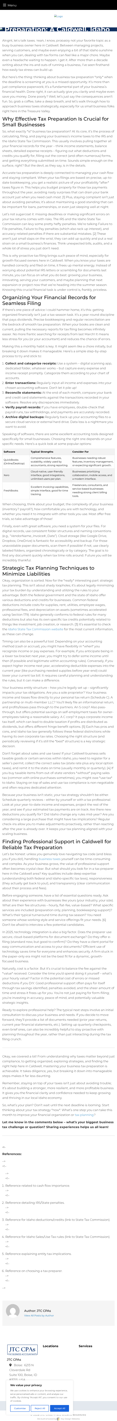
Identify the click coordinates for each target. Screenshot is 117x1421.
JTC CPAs (47, 1415)
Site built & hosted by (58, 1419)
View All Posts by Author (39, 1315)
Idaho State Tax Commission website (35, 629)
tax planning (84, 1115)
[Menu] (4, 5)
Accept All (59, 1408)
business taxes (50, 859)
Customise (20, 1408)
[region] (39, 1397)
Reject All (40, 1408)
